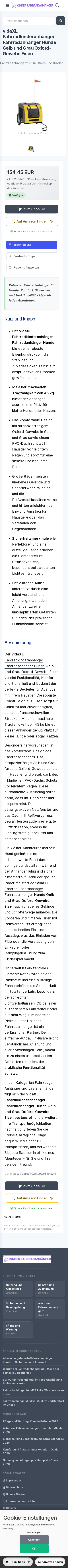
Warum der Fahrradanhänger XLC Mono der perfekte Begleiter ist (31, 1370)
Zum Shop (31, 209)
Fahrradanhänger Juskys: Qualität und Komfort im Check (33, 1402)
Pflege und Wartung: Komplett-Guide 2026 (30, 1421)
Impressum (13, 1480)
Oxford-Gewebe (35, 672)
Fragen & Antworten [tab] (26, 267)
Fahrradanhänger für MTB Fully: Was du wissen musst (33, 1392)
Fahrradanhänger (19, 895)
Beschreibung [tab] (22, 244)
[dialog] (34, 1533)
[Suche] (60, 20)
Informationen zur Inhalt (21, 1501)
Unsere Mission (15, 1494)
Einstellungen (33, 1532)
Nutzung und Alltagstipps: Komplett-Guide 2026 (30, 1462)
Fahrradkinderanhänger (24, 660)
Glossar (10, 1508)
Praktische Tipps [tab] (24, 256)
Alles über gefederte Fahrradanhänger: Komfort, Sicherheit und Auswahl (28, 1360)
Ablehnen (34, 1539)
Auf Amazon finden (32, 221)
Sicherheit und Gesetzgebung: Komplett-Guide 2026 (33, 1440)
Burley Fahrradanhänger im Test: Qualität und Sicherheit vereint (32, 1381)
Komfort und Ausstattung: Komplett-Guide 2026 (30, 1451)
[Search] (57, 5)
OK (34, 1548)
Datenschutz (14, 1487)
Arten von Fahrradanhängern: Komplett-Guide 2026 (33, 1430)
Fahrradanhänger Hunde (25, 666)
